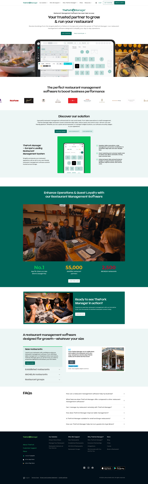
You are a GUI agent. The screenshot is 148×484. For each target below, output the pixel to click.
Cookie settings (63, 477)
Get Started (108, 2)
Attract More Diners (55, 440)
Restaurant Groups (74, 449)
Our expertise (87, 131)
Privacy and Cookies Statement (48, 477)
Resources (88, 2)
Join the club (74, 281)
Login (100, 2)
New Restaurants (73, 440)
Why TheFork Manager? (69, 2)
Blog (108, 440)
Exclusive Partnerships (95, 443)
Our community (74, 131)
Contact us (80, 314)
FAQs (108, 443)
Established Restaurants (76, 443)
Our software (61, 131)
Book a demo (119, 2)
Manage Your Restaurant (56, 443)
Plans (81, 2)
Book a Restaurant (113, 449)
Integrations (91, 446)
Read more (30, 363)
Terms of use (35, 477)
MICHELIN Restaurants (75, 446)
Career (109, 446)
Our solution (42, 2)
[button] (66, 33)
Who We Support (54, 2)
